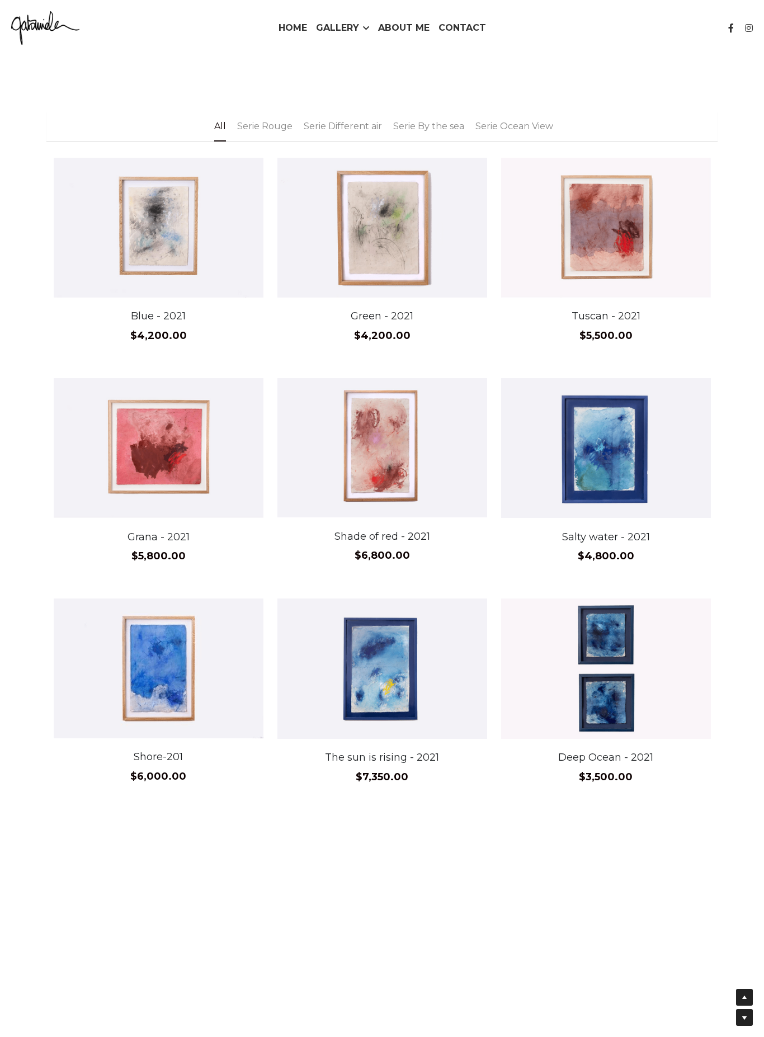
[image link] (45, 27)
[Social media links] (731, 27)
